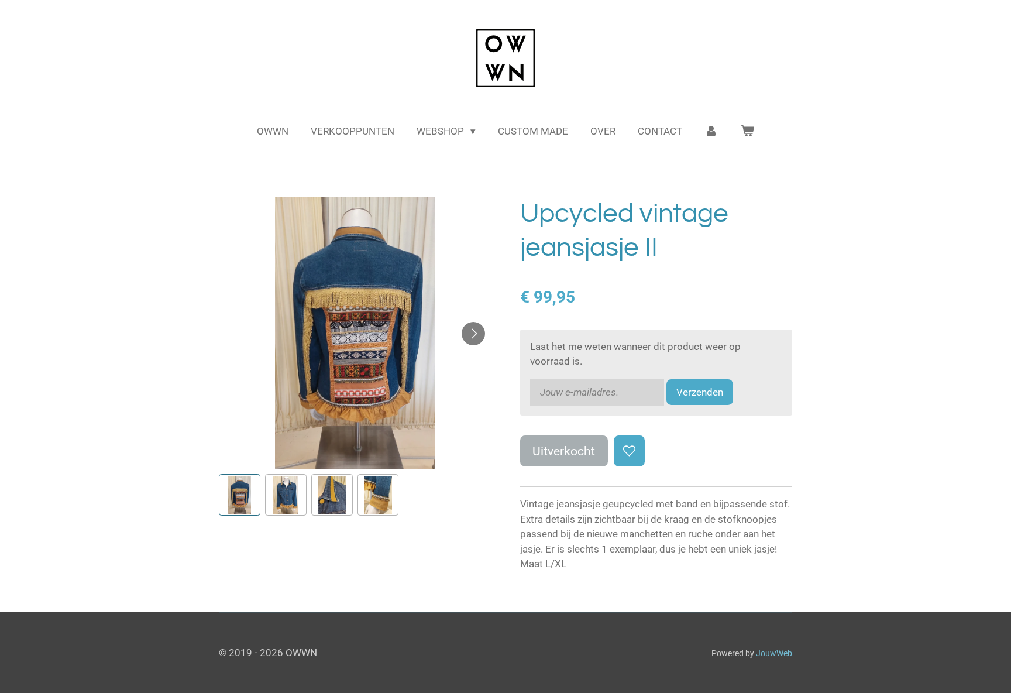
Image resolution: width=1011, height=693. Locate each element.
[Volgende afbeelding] (473, 333)
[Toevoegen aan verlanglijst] (629, 450)
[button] (239, 495)
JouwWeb (774, 653)
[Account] (711, 131)
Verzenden (699, 392)
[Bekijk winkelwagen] (747, 131)
